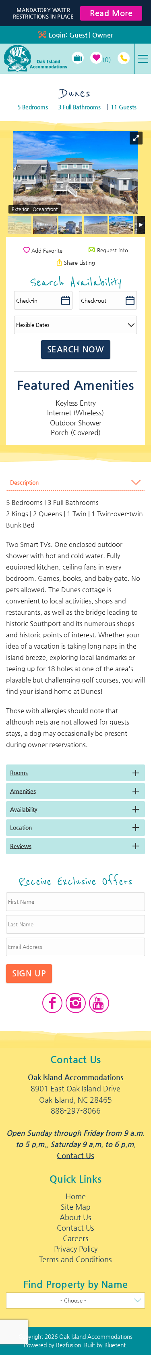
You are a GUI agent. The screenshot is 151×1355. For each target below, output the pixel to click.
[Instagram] (76, 1003)
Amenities (23, 791)
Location (21, 827)
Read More (111, 13)
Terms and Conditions (75, 1259)
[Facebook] (52, 1003)
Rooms (19, 772)
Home (76, 1196)
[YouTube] (99, 1003)
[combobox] (75, 1300)
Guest (78, 35)
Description (24, 482)
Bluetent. (115, 1345)
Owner (102, 35)
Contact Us (75, 1155)
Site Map (76, 1206)
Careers (76, 1238)
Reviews (20, 846)
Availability (23, 809)
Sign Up (29, 973)
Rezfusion (68, 1345)
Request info (111, 250)
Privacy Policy (75, 1248)
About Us (75, 1217)
